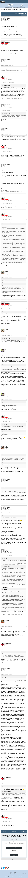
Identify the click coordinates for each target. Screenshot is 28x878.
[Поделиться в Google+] (6, 868)
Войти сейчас (14, 855)
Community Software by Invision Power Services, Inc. (14, 876)
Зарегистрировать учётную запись (14, 847)
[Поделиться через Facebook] (1, 868)
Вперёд (23, 831)
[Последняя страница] (26, 15)
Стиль (15, 872)
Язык (11, 872)
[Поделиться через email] (8, 868)
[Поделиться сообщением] (26, 23)
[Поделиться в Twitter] (4, 868)
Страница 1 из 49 (14, 15)
